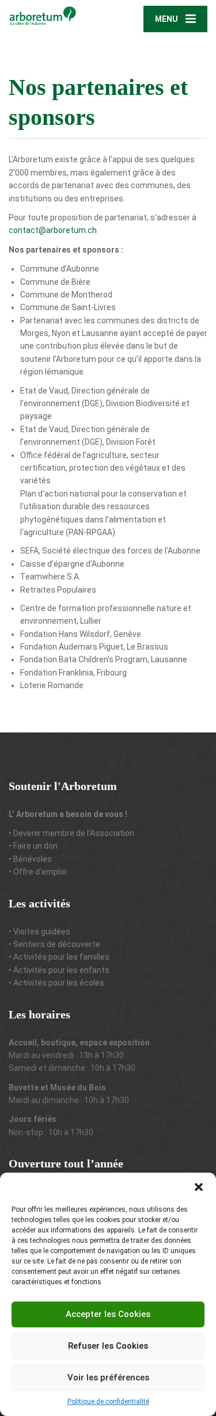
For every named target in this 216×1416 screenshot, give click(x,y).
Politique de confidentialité (108, 1402)
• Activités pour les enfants (59, 970)
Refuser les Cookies (108, 1346)
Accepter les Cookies (108, 1314)
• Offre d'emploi (37, 871)
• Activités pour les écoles (56, 982)
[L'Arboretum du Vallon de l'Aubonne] (58, 15)
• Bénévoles (30, 859)
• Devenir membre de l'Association (71, 833)
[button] (198, 1187)
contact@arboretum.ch (53, 230)
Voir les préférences (108, 1377)
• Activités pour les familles (59, 956)
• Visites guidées (39, 931)
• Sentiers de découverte (54, 944)
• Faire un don (33, 845)
